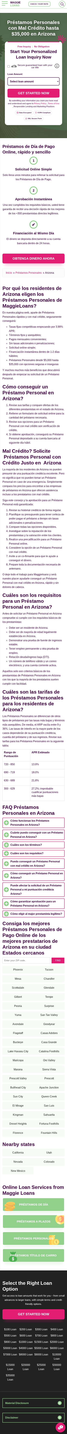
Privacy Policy (40, 103)
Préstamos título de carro (33, 1255)
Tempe (49, 996)
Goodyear (49, 1024)
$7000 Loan (10, 1354)
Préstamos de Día (33, 1204)
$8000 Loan (26, 1354)
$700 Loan (41, 1335)
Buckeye (18, 1042)
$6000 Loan (57, 1348)
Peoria (18, 1006)
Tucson (49, 969)
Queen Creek (49, 1096)
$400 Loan (57, 1329)
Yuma (18, 1015)
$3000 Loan (10, 1348)
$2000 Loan (57, 1342)
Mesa (18, 978)
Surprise (49, 1006)
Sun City (18, 1096)
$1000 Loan (26, 1342)
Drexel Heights (18, 1123)
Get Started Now (33, 1314)
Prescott (49, 1078)
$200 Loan (26, 1329)
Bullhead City (18, 1087)
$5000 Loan (41, 1348)
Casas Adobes (49, 1033)
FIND (58, 960)
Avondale (18, 1024)
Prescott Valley (18, 1078)
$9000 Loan (41, 1354)
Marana (18, 1069)
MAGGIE (15, 4)
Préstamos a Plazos (33, 1221)
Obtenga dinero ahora (33, 258)
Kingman (18, 1114)
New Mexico (18, 1170)
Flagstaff (18, 1033)
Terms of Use (53, 103)
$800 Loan (57, 1335)
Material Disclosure (17, 1403)
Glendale (49, 987)
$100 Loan (10, 1329)
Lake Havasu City (18, 1051)
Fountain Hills (49, 1132)
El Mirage (18, 1105)
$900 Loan (10, 1342)
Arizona (49, 272)
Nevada (18, 1161)
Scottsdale (18, 987)
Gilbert (18, 996)
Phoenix (18, 969)
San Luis (49, 1105)
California (18, 1152)
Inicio (9, 272)
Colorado (49, 1161)
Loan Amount (14, 74)
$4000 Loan (26, 1348)
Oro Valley (49, 1060)
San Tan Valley (49, 1015)
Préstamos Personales (28, 272)
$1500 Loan (41, 1342)
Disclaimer (11, 1417)
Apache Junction (49, 1087)
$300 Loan (41, 1329)
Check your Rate (39, 4)
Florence (18, 1132)
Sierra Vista (49, 1069)
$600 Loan (26, 1335)
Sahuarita (49, 1114)
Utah (49, 1152)
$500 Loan (10, 1335)
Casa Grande (49, 1042)
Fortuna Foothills (49, 1123)
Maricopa (18, 1060)
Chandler (49, 978)
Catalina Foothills (49, 1051)
